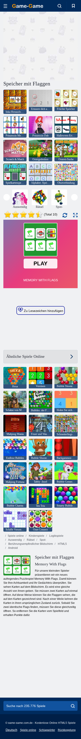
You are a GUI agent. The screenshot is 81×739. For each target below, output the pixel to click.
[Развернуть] (75, 215)
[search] (73, 706)
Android (13, 547)
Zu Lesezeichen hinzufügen (43, 311)
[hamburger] (5, 6)
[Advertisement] (61, 46)
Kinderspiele (36, 535)
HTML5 (62, 543)
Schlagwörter (47, 730)
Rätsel (30, 539)
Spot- (42, 539)
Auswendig (15, 539)
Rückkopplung (67, 730)
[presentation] (6, 197)
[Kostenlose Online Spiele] (27, 6)
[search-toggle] (59, 6)
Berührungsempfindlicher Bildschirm (30, 543)
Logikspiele (56, 535)
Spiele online (16, 535)
